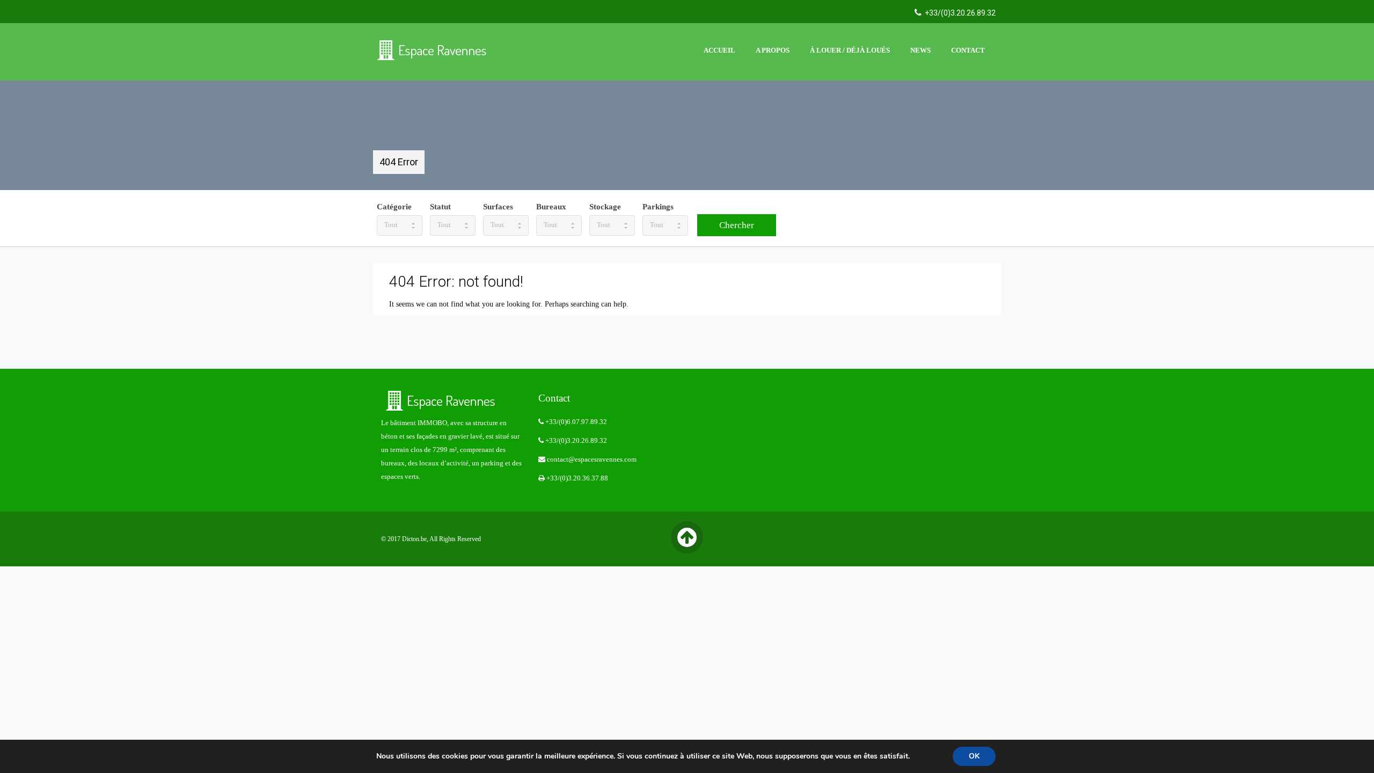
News (920, 50)
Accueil (719, 50)
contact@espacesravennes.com (591, 459)
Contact (968, 50)
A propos (773, 50)
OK (974, 756)
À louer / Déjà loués (850, 50)
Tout (391, 225)
